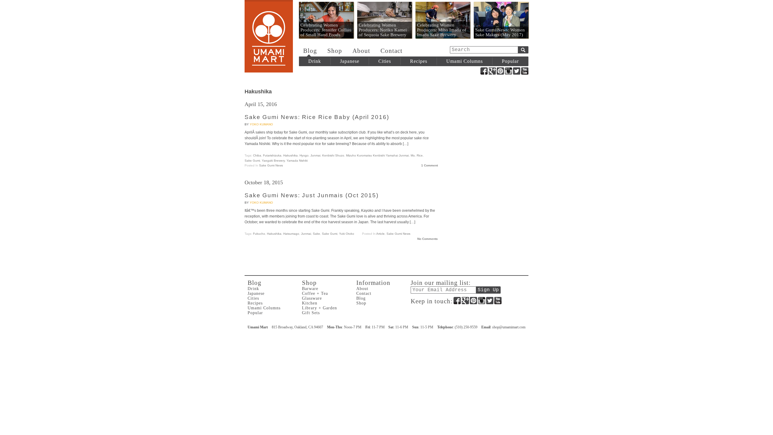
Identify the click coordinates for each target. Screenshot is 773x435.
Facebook (484, 71)
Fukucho (259, 233)
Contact (391, 50)
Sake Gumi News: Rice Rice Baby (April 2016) (317, 117)
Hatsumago (291, 233)
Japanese (349, 61)
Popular (510, 61)
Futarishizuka (272, 155)
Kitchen (309, 303)
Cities (384, 61)
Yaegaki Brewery (273, 160)
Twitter (516, 71)
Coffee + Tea (315, 293)
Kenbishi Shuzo (333, 155)
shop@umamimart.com (508, 327)
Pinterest (500, 71)
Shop (334, 50)
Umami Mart (269, 36)
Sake (316, 233)
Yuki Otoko (346, 233)
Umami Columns (464, 61)
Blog (310, 50)
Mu (413, 155)
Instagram (508, 71)
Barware (310, 288)
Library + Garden (319, 308)
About (361, 50)
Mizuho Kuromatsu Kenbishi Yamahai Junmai (377, 155)
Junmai (315, 155)
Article (380, 233)
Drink (314, 61)
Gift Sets (311, 313)
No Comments (427, 238)
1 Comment (429, 165)
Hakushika (290, 155)
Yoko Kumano (261, 124)
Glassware (312, 298)
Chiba (257, 155)
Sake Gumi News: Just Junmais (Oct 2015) (312, 195)
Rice (420, 155)
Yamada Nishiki (297, 160)
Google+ (492, 71)
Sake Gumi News (271, 165)
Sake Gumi (252, 160)
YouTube (524, 71)
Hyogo (304, 155)
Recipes (418, 61)
